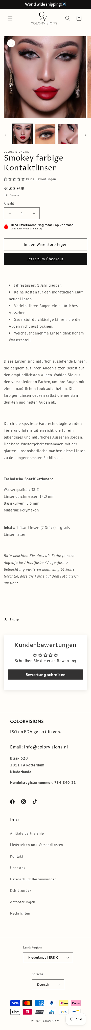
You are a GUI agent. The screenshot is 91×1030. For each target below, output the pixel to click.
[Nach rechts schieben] (85, 135)
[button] (10, 18)
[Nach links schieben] (5, 135)
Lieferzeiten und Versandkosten (36, 844)
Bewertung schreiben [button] (45, 674)
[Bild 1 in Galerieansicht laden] (22, 134)
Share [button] (14, 619)
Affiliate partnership (27, 833)
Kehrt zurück (20, 890)
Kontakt (16, 856)
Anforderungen (22, 902)
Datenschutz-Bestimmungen (33, 879)
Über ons (17, 867)
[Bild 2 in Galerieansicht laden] (45, 134)
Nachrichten (20, 913)
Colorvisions (51, 1021)
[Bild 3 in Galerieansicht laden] (68, 134)
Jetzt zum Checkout (45, 258)
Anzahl (9, 203)
